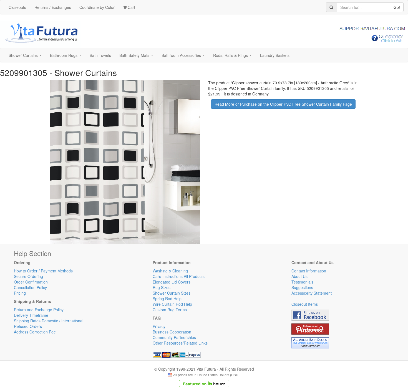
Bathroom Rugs (67, 56)
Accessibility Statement (311, 293)
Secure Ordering (28, 276)
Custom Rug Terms (170, 309)
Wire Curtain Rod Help (172, 304)
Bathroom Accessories (184, 56)
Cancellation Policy (30, 287)
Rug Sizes (161, 287)
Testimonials (302, 282)
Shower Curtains (26, 56)
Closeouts (17, 7)
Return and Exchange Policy (39, 309)
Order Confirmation (31, 282)
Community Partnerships (174, 337)
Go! (397, 7)
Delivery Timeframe (31, 315)
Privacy (159, 326)
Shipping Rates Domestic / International (48, 320)
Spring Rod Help (167, 298)
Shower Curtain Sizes (171, 293)
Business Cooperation (172, 332)
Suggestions (302, 287)
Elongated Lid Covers (171, 282)
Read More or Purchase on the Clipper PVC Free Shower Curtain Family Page (283, 104)
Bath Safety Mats (137, 56)
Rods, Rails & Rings (233, 56)
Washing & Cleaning (170, 271)
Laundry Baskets (274, 55)
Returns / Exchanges (52, 7)
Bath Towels (100, 55)
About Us (299, 276)
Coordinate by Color (97, 7)
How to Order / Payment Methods (43, 271)
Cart (131, 7)
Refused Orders (28, 326)
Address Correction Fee (35, 332)
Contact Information (308, 271)
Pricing (20, 293)
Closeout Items (304, 304)
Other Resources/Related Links (180, 343)
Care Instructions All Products (179, 276)
